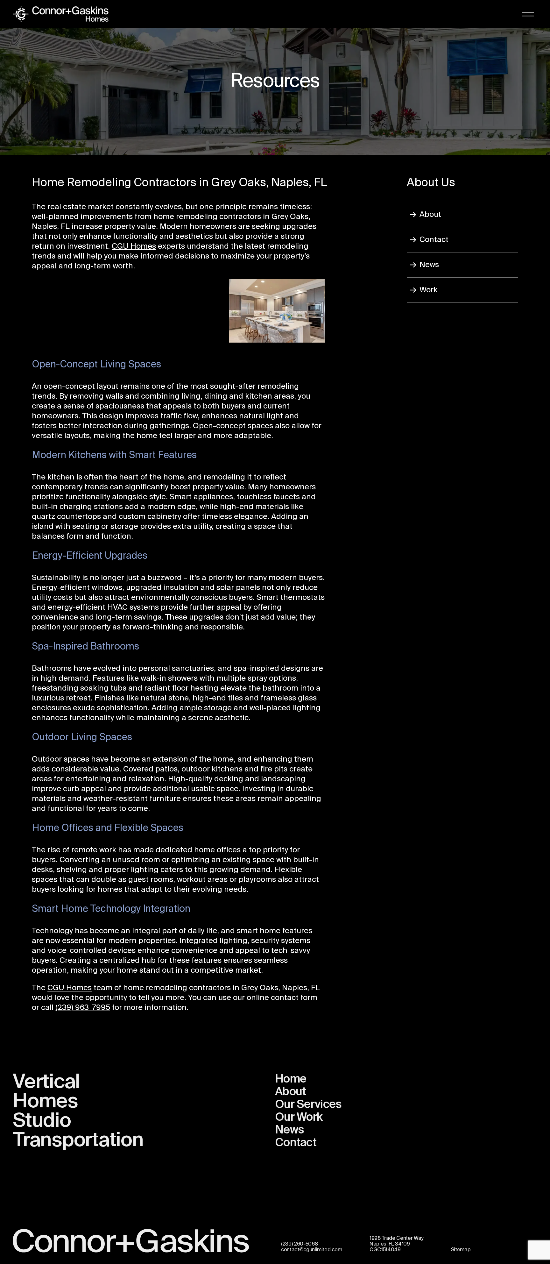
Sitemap (461, 1250)
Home (290, 1079)
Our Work (298, 1117)
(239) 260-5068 (299, 1244)
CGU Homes (134, 246)
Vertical (46, 1082)
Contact (434, 240)
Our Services (308, 1105)
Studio (42, 1121)
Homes (45, 1102)
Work (429, 290)
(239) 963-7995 (82, 1008)
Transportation (78, 1141)
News (429, 265)
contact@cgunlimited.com (311, 1250)
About (430, 214)
